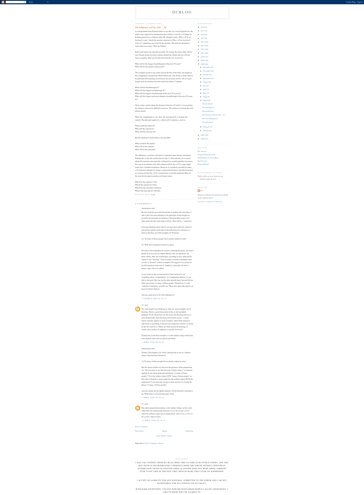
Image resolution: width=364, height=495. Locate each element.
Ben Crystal (202, 161)
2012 (203, 49)
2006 (203, 138)
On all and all (207, 103)
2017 (203, 31)
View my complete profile (210, 201)
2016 (203, 34)
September (207, 78)
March (205, 100)
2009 (203, 60)
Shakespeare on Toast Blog (208, 157)
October (206, 74)
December (207, 67)
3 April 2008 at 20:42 (152, 397)
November (207, 71)
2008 (203, 64)
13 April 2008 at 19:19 (153, 420)
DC (142, 305)
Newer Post (139, 431)
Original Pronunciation (206, 154)
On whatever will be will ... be (213, 114)
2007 (203, 135)
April (205, 96)
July (205, 85)
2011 (203, 53)
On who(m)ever (208, 107)
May (205, 93)
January (206, 130)
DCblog (182, 12)
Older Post (189, 431)
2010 (203, 56)
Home (164, 431)
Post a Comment (141, 426)
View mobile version (164, 435)
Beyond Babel (203, 164)
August (206, 82)
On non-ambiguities (210, 118)
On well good (207, 122)
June (205, 89)
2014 (203, 42)
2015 (203, 38)
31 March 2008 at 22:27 (154, 298)
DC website (202, 151)
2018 (203, 27)
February (206, 127)
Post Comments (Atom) (154, 443)
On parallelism (207, 111)
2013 (203, 45)
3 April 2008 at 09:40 (152, 342)
